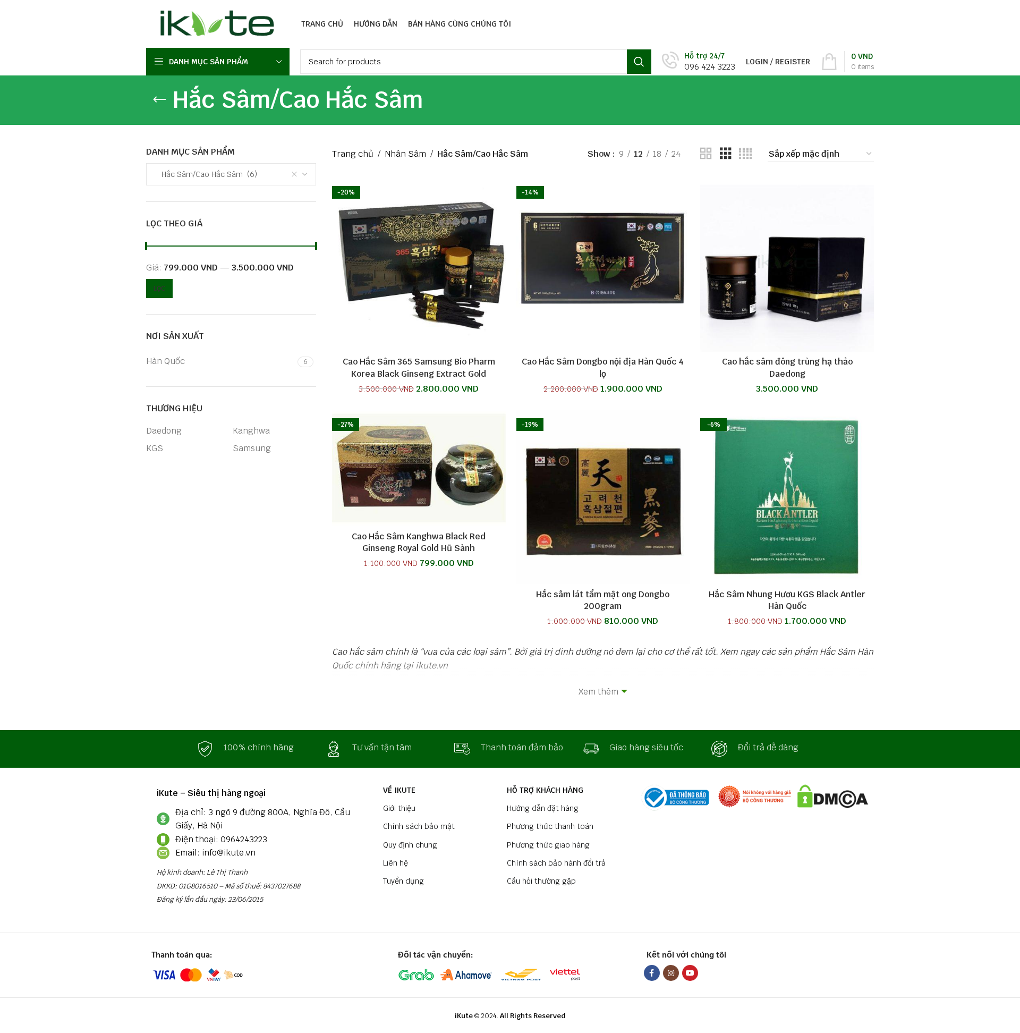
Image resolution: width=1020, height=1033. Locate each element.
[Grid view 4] (745, 154)
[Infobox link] (698, 62)
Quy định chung (410, 845)
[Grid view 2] (706, 154)
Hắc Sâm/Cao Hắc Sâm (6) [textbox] (206, 174)
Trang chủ (352, 153)
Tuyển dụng (403, 881)
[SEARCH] (639, 61)
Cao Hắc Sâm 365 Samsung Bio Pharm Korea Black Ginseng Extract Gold (419, 367)
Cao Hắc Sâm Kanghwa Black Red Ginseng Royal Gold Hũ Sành (419, 542)
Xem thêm (598, 691)
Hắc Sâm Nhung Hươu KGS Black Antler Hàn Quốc (787, 600)
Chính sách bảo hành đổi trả (556, 863)
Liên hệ (395, 863)
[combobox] (231, 174)
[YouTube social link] (690, 973)
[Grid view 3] (726, 154)
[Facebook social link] (652, 973)
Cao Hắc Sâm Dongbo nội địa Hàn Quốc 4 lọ (603, 367)
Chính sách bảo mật (419, 826)
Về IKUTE (399, 790)
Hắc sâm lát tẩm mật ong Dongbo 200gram (602, 600)
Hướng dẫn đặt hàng (543, 808)
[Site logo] (214, 23)
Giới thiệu (399, 808)
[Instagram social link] (671, 973)
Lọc (159, 288)
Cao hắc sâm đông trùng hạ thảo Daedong (787, 367)
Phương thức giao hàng (548, 845)
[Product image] (419, 265)
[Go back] (159, 100)
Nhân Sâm (405, 153)
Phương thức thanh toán (550, 826)
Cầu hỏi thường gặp (541, 881)
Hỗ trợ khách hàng (545, 790)
